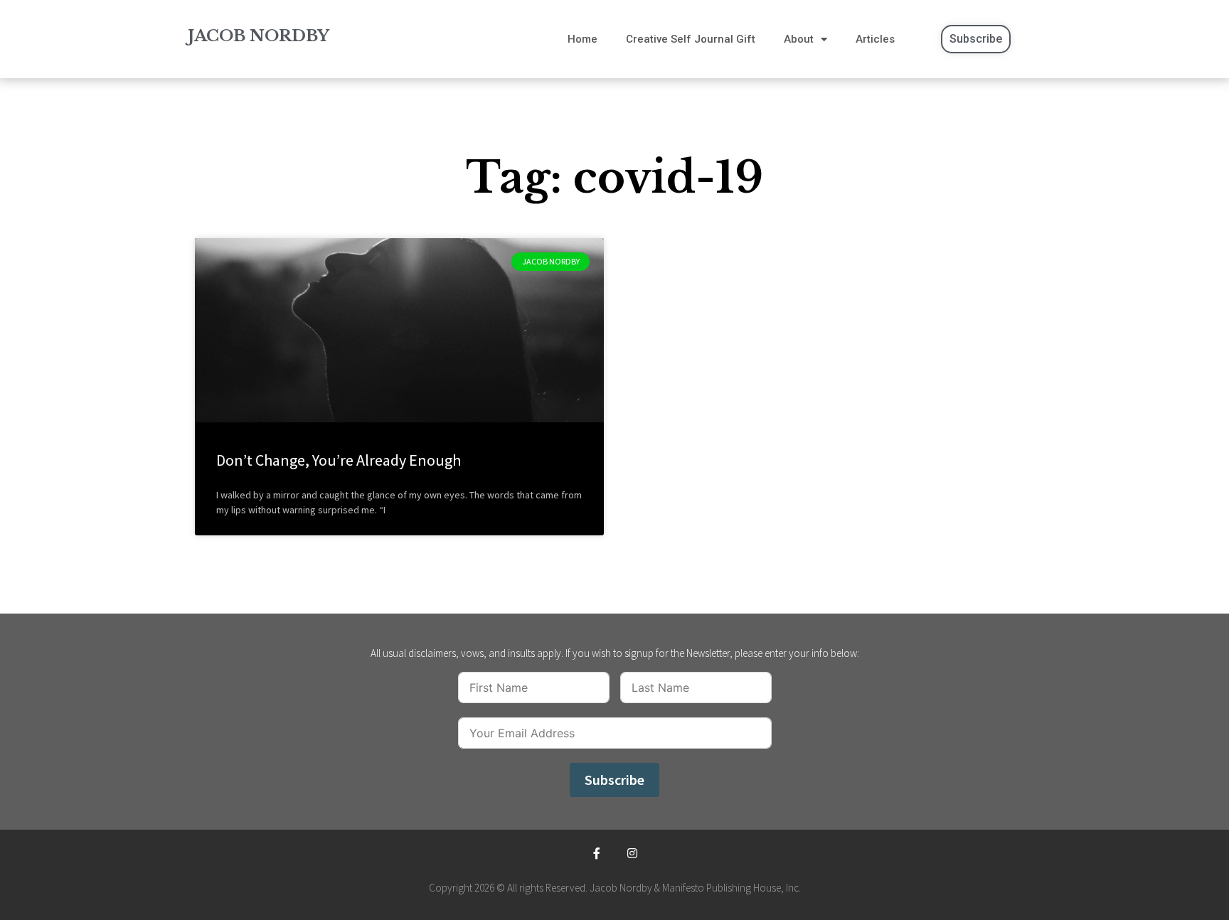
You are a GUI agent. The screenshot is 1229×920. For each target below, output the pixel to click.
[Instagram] (632, 853)
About (799, 39)
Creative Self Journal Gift (690, 39)
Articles (875, 39)
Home (582, 39)
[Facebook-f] (596, 853)
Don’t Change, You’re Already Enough (338, 460)
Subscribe (614, 779)
